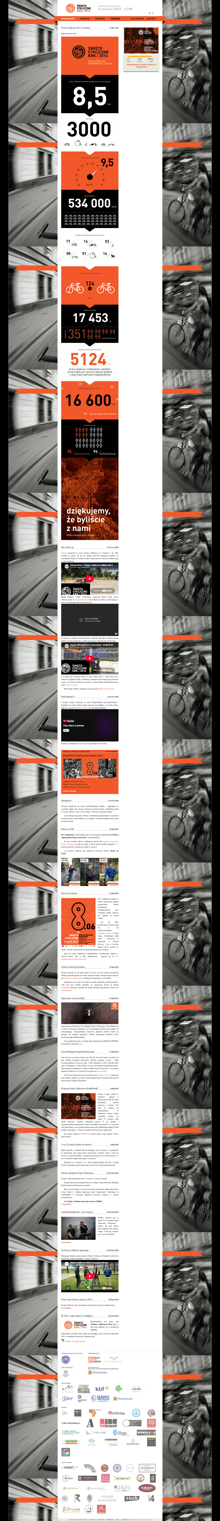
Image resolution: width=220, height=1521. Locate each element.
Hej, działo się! (67, 547)
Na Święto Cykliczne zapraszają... (75, 1250)
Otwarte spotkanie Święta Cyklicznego (77, 1172)
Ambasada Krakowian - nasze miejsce (77, 1211)
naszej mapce (101, 1071)
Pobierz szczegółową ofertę (75, 1341)
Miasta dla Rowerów (80, 599)
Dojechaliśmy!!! (68, 696)
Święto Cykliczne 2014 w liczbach (75, 27)
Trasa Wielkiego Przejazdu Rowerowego (78, 1051)
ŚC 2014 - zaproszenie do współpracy (77, 1315)
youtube (152, 13)
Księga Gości (103, 1075)
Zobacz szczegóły (69, 791)
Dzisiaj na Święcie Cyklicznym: (75, 751)
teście (84, 1162)
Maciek (64, 553)
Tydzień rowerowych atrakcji (73, 966)
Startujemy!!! (66, 800)
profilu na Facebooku (106, 688)
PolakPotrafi (65, 987)
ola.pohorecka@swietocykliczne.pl (74, 959)
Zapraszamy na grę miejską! (73, 998)
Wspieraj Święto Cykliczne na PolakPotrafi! (79, 1088)
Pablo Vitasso (136, 1519)
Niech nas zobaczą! (69, 893)
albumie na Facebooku (82, 708)
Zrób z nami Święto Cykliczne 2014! (76, 1299)
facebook (150, 13)
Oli (117, 956)
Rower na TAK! (67, 828)
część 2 (75, 685)
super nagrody (66, 990)
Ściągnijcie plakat (104, 933)
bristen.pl (147, 1519)
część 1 (68, 685)
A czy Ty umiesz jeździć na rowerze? (76, 1144)
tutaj (80, 1044)
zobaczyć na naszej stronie (73, 978)
